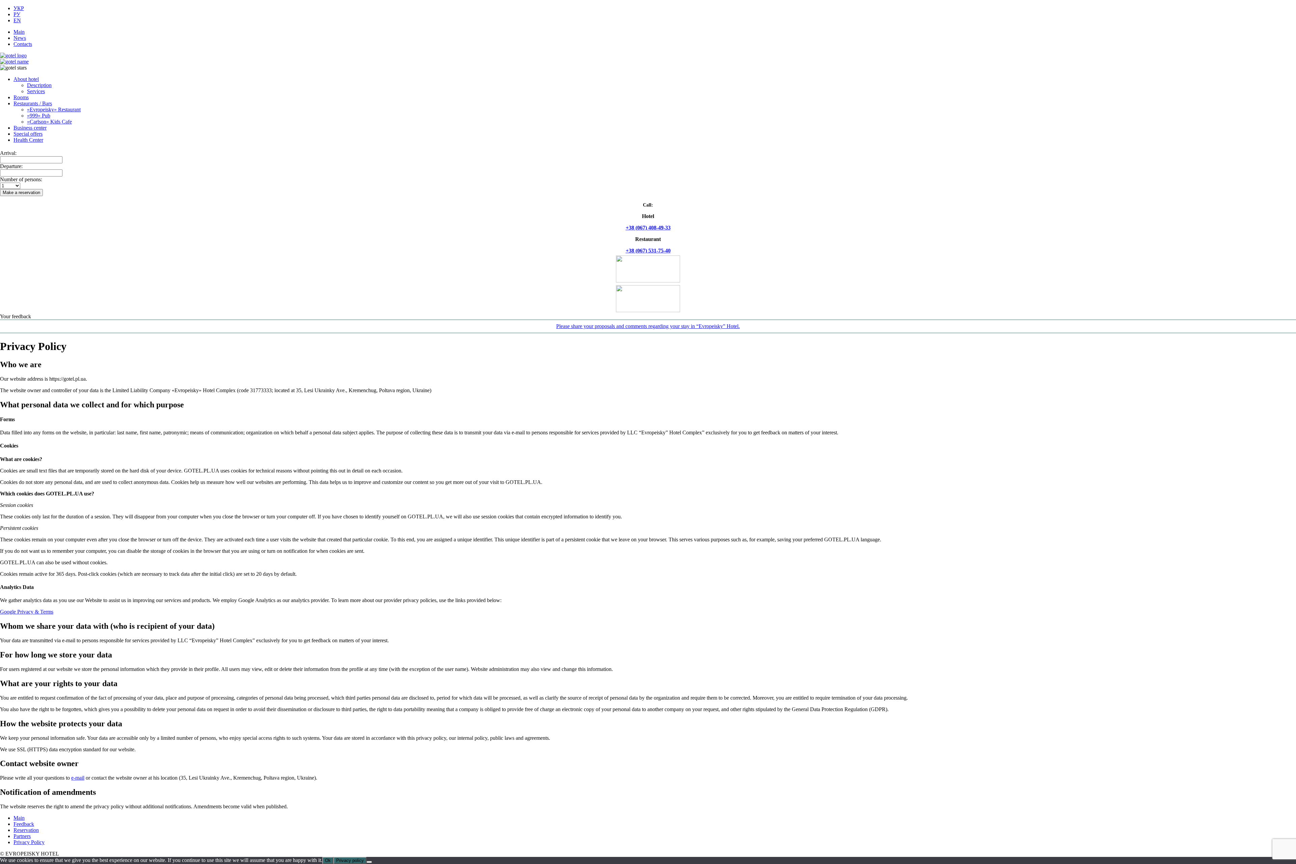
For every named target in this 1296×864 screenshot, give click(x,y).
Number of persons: (21, 179)
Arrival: (8, 153)
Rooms (21, 97)
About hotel (26, 79)
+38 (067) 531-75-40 (648, 250)
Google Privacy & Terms (26, 612)
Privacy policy (350, 860)
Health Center (28, 140)
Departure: (11, 166)
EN (17, 20)
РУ (17, 14)
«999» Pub (38, 115)
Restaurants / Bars (33, 103)
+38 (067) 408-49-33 (648, 228)
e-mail (77, 778)
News (20, 38)
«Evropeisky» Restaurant (54, 109)
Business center (30, 128)
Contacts (23, 44)
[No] (369, 862)
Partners (22, 836)
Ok (328, 860)
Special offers (28, 134)
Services (36, 91)
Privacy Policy (29, 842)
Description (39, 85)
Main (19, 32)
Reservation (26, 830)
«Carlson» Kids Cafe (49, 122)
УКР (19, 8)
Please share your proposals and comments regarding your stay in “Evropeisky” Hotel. (648, 326)
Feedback (24, 824)
